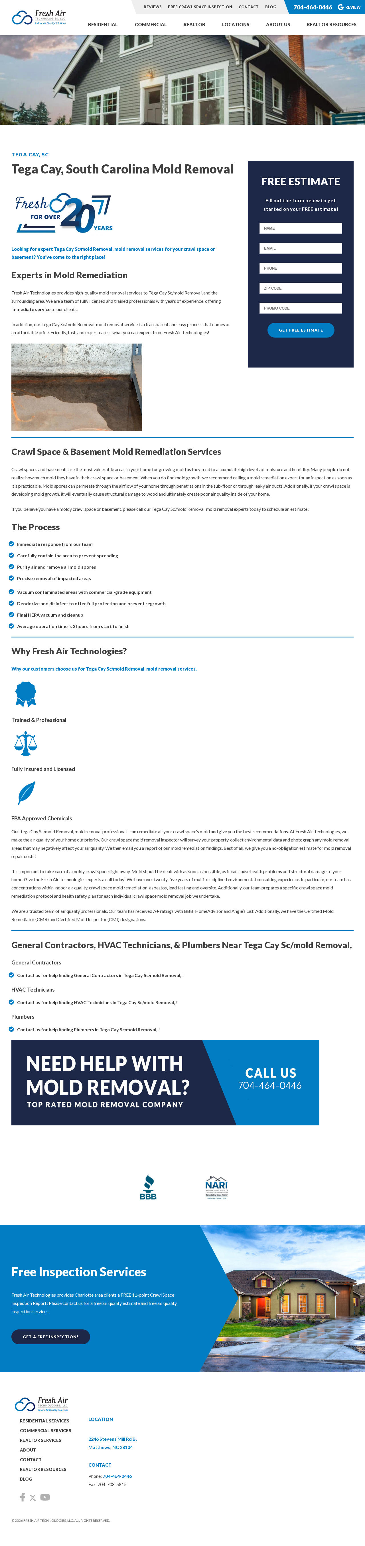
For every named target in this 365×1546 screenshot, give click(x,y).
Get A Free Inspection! (51, 1337)
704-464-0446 (312, 7)
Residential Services (44, 1420)
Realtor (194, 24)
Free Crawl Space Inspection (200, 7)
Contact (249, 7)
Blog (271, 7)
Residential (103, 24)
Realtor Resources (331, 24)
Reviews (153, 7)
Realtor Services (40, 1440)
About (28, 1450)
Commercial (151, 24)
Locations (235, 24)
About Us (278, 24)
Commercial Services (45, 1430)
